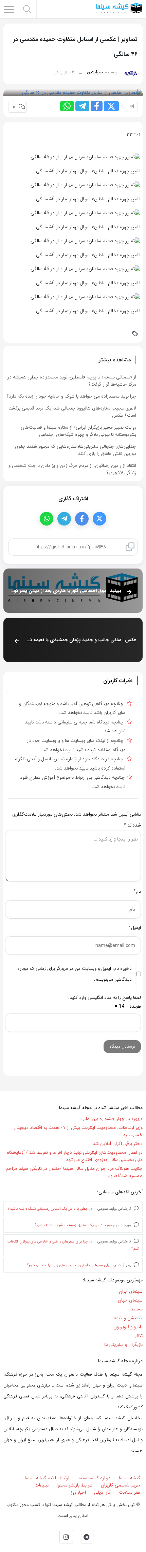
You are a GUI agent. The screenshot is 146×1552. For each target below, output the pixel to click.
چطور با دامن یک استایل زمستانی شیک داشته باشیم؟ (48, 1209)
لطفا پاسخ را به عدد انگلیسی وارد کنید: (104, 997)
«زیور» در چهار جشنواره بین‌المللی (111, 1118)
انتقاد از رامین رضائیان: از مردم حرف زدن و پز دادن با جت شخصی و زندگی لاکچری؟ (72, 469)
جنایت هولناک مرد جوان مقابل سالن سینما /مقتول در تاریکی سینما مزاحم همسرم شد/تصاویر (74, 1172)
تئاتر (139, 1335)
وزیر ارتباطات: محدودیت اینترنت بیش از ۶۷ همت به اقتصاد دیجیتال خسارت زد (78, 1131)
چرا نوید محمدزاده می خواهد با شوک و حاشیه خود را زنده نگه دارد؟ (71, 396)
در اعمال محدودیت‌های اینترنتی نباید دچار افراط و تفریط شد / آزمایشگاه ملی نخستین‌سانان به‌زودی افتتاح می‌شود (75, 1156)
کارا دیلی (102, 1492)
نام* (137, 891)
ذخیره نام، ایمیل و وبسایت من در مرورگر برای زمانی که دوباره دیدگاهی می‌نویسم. (74, 974)
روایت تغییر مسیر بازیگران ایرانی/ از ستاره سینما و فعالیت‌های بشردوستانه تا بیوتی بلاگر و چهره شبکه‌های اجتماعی (78, 430)
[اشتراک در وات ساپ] (67, 106)
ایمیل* (135, 927)
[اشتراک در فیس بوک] (97, 106)
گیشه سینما (129, 1478)
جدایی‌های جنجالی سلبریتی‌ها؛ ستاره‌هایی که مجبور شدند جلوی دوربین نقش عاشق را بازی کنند (75, 450)
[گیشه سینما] (119, 9)
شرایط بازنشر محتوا (75, 1485)
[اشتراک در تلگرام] (82, 106)
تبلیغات (42, 1485)
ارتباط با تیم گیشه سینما (47, 1478)
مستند (137, 1309)
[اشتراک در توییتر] (111, 106)
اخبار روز (78, 1492)
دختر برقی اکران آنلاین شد (118, 1143)
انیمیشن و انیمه (128, 1318)
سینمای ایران (131, 1291)
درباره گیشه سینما (94, 1478)
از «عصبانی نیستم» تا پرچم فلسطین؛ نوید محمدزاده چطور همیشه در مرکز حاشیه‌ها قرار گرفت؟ (71, 380)
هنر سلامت (129, 1492)
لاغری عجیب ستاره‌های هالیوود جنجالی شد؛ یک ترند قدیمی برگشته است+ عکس (71, 411)
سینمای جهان (130, 1300)
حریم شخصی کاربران (120, 1485)
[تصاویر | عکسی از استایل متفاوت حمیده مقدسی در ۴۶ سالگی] (82, 92)
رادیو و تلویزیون (128, 1327)
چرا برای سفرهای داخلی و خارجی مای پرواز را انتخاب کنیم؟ (71, 1265)
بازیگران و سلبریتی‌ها (123, 1344)
